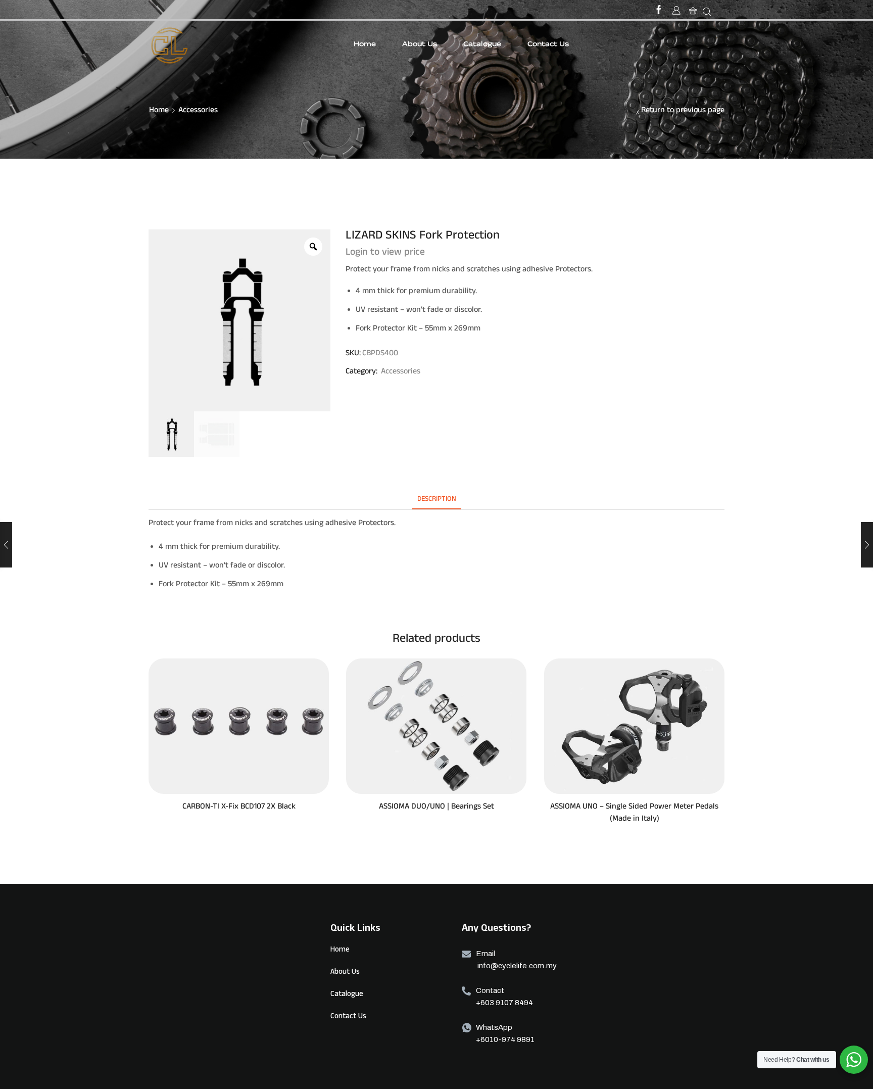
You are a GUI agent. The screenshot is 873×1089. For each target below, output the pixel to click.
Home (365, 45)
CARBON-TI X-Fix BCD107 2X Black (239, 808)
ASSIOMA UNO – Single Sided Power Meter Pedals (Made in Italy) (634, 814)
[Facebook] (658, 11)
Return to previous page (682, 111)
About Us (419, 45)
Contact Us (548, 45)
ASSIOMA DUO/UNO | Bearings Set (436, 808)
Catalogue (482, 45)
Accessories (198, 111)
